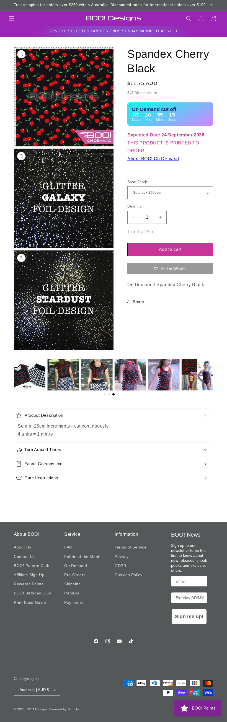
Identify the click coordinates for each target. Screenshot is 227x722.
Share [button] (138, 301)
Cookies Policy (128, 575)
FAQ (68, 547)
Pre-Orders (75, 575)
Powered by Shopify (64, 709)
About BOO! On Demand (153, 158)
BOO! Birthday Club (32, 593)
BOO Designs (37, 709)
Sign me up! (189, 616)
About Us (22, 547)
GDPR (120, 565)
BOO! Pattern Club (31, 565)
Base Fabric (137, 182)
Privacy (121, 556)
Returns (71, 593)
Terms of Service (131, 547)
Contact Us (24, 556)
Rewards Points (28, 584)
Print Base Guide (30, 602)
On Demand (75, 565)
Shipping (72, 584)
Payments (73, 602)
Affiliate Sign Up (29, 575)
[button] (12, 18)
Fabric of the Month (83, 556)
